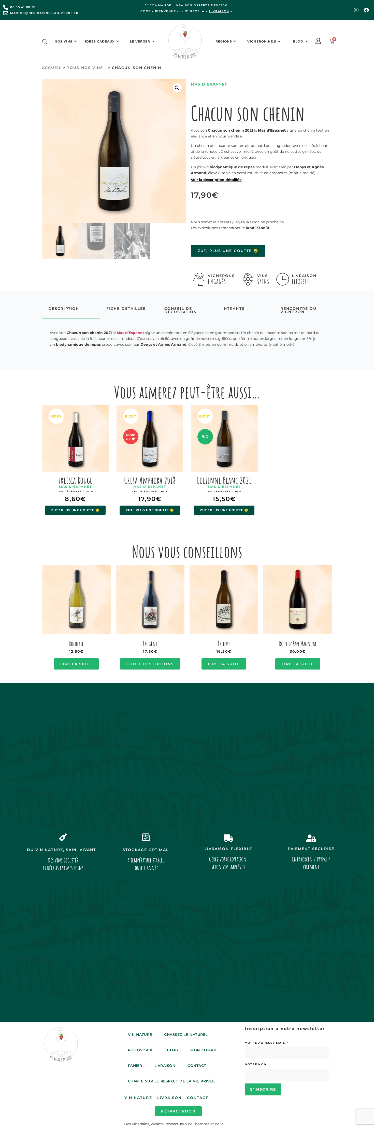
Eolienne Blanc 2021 (224, 480)
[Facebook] (366, 10)
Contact (197, 1065)
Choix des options (150, 664)
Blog (298, 41)
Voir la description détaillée (216, 179)
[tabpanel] (187, 338)
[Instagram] (356, 10)
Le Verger (140, 41)
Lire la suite (76, 664)
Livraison (165, 1065)
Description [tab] (63, 308)
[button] (177, 87)
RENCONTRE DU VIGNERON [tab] (298, 310)
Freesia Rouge (75, 480)
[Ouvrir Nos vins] (75, 41)
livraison (219, 11)
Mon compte (204, 1050)
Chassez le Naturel (186, 1034)
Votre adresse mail (265, 1043)
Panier (135, 1065)
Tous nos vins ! (86, 67)
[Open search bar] (44, 41)
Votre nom (256, 1064)
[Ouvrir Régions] (234, 41)
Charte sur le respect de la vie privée (171, 1081)
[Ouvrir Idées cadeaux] (117, 41)
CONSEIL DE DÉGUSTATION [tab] (180, 310)
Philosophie (141, 1050)
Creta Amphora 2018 (150, 480)
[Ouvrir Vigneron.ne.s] (279, 41)
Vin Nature (140, 1034)
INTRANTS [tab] (233, 308)
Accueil (52, 67)
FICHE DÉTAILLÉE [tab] (126, 308)
